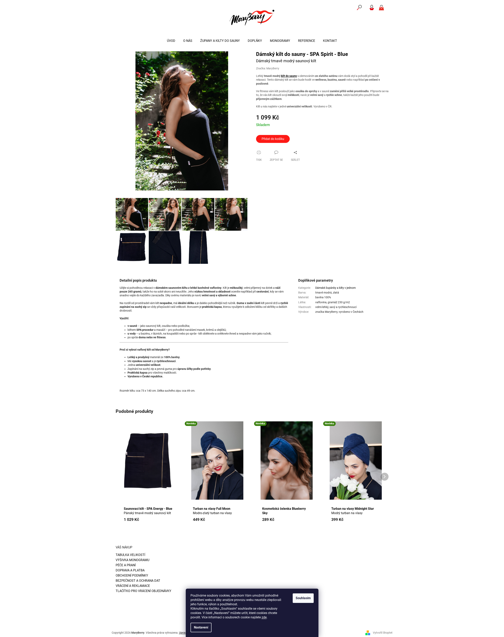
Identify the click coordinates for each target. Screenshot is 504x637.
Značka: (267, 68)
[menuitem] (171, 41)
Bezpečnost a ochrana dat (138, 580)
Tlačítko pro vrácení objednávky (143, 591)
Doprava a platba (130, 570)
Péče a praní (126, 565)
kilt (283, 75)
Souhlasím (303, 598)
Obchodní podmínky (132, 575)
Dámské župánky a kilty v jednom (335, 287)
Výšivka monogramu (132, 560)
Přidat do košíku (273, 139)
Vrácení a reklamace (133, 586)
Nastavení (201, 627)
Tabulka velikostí (130, 555)
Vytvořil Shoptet (383, 632)
